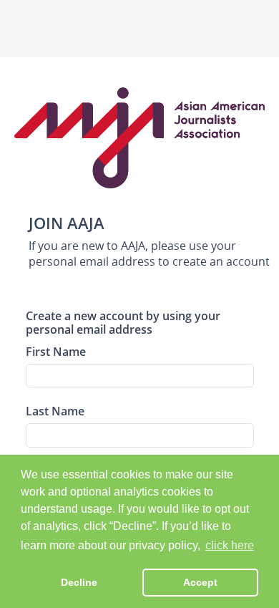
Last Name (55, 410)
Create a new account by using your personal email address (123, 322)
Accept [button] (200, 582)
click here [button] (229, 545)
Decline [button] (79, 582)
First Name (56, 351)
